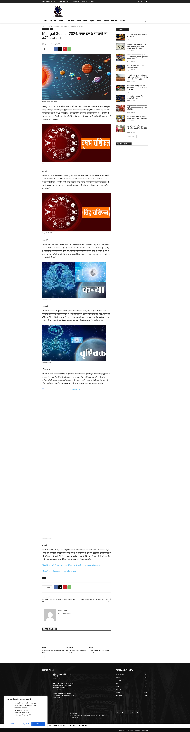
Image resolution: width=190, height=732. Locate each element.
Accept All (38, 724)
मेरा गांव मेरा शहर (50, 26)
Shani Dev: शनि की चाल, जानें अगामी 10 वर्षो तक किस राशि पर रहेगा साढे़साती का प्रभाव (71, 565)
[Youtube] (147, 1)
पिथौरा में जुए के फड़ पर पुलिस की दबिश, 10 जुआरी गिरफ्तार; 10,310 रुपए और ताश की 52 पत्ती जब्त (137, 87)
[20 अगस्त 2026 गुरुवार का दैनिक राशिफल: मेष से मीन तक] (100, 640)
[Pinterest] (65, 49)
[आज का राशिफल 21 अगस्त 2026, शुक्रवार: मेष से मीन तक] (76, 640)
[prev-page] (43, 657)
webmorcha (49, 44)
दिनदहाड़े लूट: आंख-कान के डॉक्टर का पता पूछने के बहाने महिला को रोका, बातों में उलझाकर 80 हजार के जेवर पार (137, 46)
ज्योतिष (51, 29)
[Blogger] (118, 712)
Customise (13, 724)
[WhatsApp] (69, 49)
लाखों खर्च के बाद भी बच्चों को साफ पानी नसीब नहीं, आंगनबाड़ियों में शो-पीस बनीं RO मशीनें (137, 128)
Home (44, 26)
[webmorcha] (43, 44)
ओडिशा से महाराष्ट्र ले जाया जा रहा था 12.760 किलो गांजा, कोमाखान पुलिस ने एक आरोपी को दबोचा (137, 57)
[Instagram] (138, 1)
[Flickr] (127, 712)
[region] (26, 712)
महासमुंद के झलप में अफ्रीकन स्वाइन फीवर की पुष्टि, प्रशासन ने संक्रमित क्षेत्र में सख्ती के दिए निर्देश (137, 108)
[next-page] (46, 657)
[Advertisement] (110, 11)
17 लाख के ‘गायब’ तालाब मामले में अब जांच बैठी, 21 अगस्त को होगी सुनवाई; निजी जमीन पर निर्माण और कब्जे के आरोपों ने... (137, 77)
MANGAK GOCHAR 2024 (54, 578)
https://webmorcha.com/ (64, 613)
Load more (131, 136)
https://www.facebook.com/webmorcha (59, 571)
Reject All (26, 724)
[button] (145, 20)
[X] (141, 1)
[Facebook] (136, 1)
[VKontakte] (137, 712)
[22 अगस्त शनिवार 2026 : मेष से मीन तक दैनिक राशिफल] (53, 640)
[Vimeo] (144, 1)
